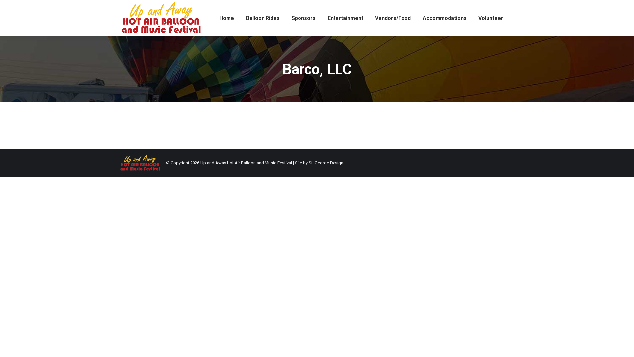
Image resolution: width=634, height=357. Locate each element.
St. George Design (326, 162)
